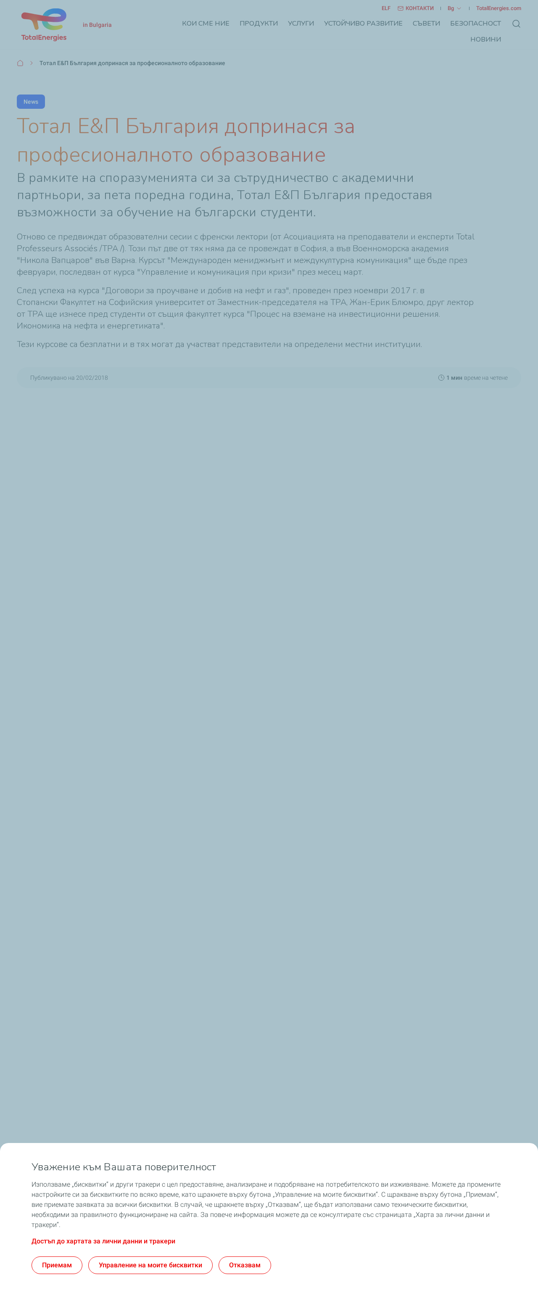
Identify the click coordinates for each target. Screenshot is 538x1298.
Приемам (57, 1265)
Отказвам (245, 1265)
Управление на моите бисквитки (150, 1265)
